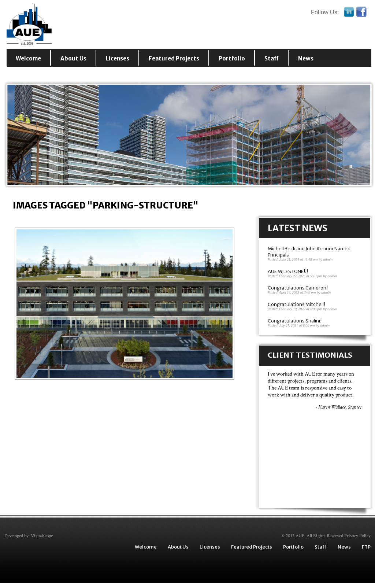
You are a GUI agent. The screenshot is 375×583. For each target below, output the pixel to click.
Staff (271, 58)
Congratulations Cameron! (298, 288)
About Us (73, 58)
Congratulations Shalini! (295, 321)
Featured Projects (174, 58)
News (305, 58)
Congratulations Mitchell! (296, 304)
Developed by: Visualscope (28, 536)
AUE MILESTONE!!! (288, 271)
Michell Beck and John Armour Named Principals (309, 252)
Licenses (117, 58)
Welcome (28, 58)
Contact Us (32, 73)
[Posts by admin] (328, 260)
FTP (366, 547)
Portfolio (232, 58)
